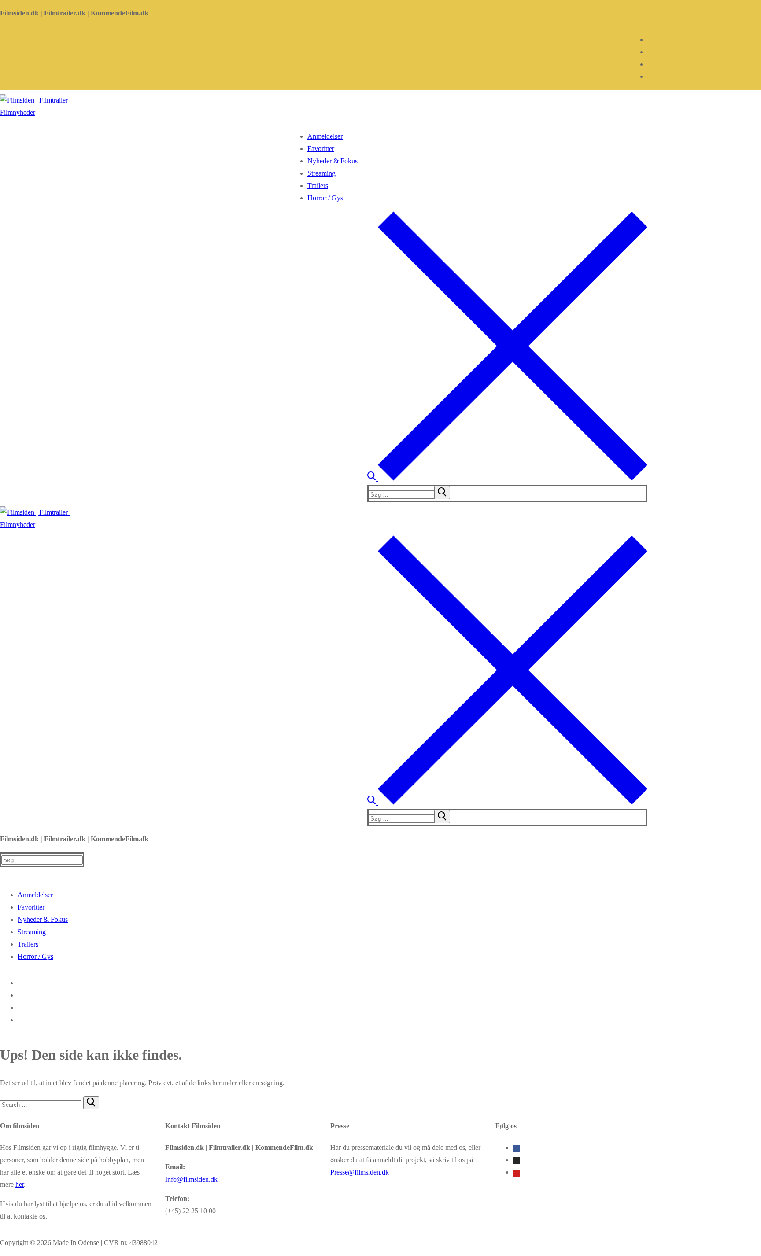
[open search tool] (507, 478)
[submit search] (442, 492)
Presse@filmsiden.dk (359, 1172)
